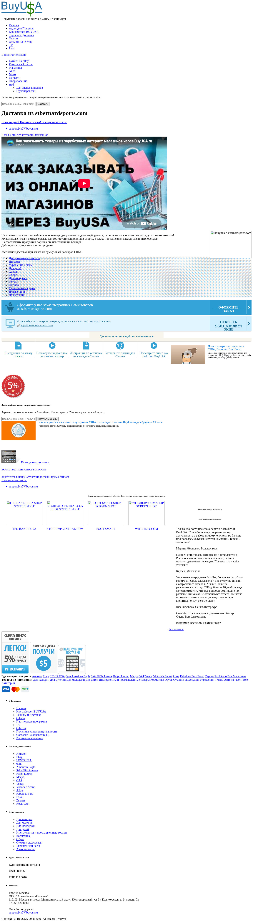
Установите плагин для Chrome (120, 354)
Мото (12, 74)
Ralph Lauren (121, 676)
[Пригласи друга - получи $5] (44, 673)
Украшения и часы (20, 264)
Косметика (157, 679)
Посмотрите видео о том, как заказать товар (52, 354)
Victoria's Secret (162, 676)
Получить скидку (47, 419)
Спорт (13, 274)
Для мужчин (17, 294)
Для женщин (17, 291)
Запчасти (14, 77)
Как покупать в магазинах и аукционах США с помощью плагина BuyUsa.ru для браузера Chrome (100, 422)
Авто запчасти (233, 679)
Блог (12, 48)
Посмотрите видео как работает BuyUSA (154, 354)
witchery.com (146, 528)
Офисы (13, 38)
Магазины (15, 67)
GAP (141, 676)
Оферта (21, 728)
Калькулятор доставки (35, 462)
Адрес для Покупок (21, 28)
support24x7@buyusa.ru (23, 912)
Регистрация (18, 54)
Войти (5, 54)
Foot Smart (105, 528)
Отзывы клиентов (20, 41)
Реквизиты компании (29, 738)
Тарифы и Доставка (21, 35)
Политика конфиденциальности (36, 731)
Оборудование (18, 81)
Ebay (46, 676)
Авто (12, 71)
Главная (14, 25)
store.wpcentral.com (65, 528)
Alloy (176, 676)
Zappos (209, 676)
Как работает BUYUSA (24, 31)
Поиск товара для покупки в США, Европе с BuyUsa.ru (226, 348)
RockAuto (220, 676)
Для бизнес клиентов (29, 87)
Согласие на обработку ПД (33, 734)
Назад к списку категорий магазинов (24, 134)
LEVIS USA (57, 676)
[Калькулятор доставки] (72, 673)
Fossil (200, 676)
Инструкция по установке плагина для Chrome (86, 354)
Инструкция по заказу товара (18, 354)
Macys (134, 676)
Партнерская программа (31, 721)
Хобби (13, 271)
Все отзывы (176, 629)
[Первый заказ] (15, 673)
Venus (148, 676)
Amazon (37, 676)
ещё (11, 84)
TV (11, 45)
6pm (68, 676)
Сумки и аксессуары (22, 288)
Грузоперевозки (26, 91)
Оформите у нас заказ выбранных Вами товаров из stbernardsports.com (128, 308)
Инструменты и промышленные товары (124, 679)
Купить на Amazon (21, 64)
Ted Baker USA (24, 528)
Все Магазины (236, 676)
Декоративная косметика (24, 258)
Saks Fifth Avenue (101, 676)
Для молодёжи (18, 278)
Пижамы (14, 261)
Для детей (15, 268)
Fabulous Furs (188, 676)
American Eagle (80, 676)
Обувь (13, 281)
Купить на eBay (19, 61)
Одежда (14, 284)
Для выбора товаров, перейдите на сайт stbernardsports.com (129, 325)
